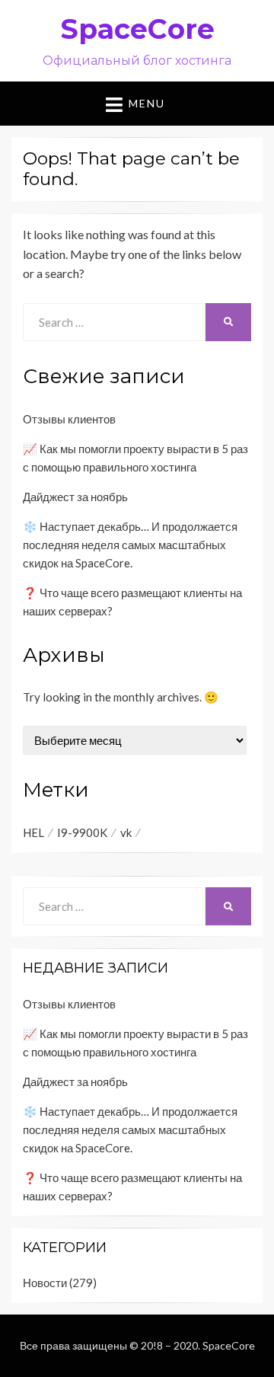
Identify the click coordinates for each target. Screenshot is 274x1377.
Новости (45, 1282)
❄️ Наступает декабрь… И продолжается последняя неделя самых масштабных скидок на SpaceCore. (130, 544)
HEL (33, 832)
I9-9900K (82, 832)
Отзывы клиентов (69, 419)
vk (126, 832)
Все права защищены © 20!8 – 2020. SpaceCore (137, 1345)
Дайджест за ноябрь (75, 496)
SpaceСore (137, 29)
